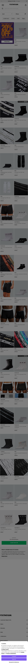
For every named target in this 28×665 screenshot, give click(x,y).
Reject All (14, 659)
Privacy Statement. (11, 653)
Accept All (14, 656)
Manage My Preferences (14, 662)
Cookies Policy (5, 649)
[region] (14, 653)
